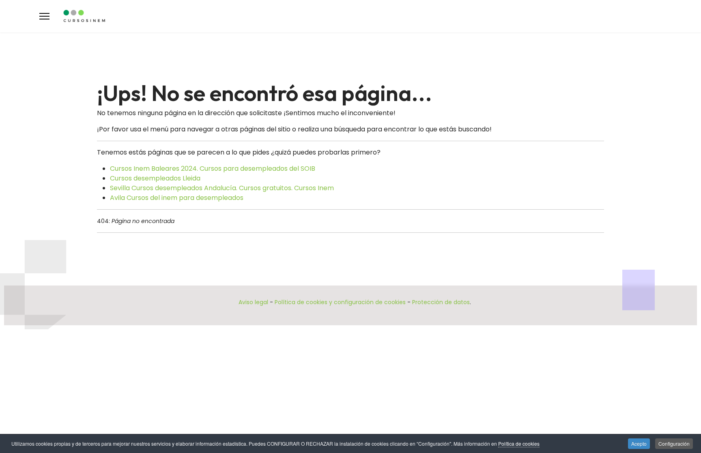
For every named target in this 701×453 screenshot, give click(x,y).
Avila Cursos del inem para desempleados (176, 197)
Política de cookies (519, 443)
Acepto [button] (639, 443)
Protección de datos (441, 302)
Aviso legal (253, 302)
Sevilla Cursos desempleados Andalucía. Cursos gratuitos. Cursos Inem (222, 188)
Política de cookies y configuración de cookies (340, 302)
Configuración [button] (674, 443)
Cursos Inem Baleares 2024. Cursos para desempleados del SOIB (212, 168)
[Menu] (44, 16)
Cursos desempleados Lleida (155, 178)
